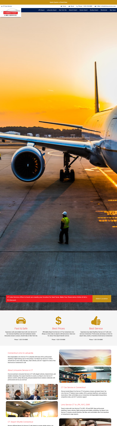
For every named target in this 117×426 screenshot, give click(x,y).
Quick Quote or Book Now (58, 2)
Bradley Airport (94, 10)
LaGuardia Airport (52, 10)
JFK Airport (41, 10)
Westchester (104, 10)
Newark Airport (73, 10)
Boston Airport (83, 10)
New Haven (113, 10)
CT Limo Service (7, 6)
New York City (62, 10)
